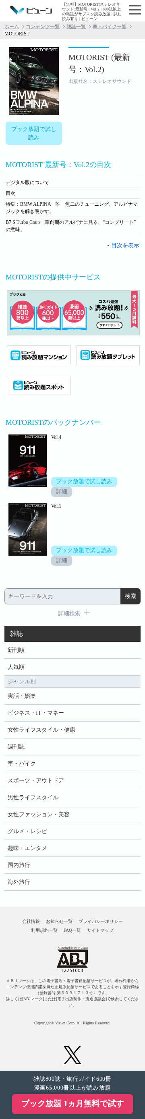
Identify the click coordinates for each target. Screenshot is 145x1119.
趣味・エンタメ (27, 848)
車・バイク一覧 (109, 26)
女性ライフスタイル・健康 (41, 730)
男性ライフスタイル (33, 797)
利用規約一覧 (44, 930)
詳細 (61, 491)
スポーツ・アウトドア (36, 781)
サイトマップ (100, 930)
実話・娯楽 (22, 696)
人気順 (16, 667)
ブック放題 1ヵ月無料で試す (72, 1103)
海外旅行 (19, 882)
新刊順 (16, 650)
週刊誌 (16, 747)
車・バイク (22, 764)
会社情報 (31, 921)
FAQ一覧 (72, 930)
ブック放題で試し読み (33, 133)
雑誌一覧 (76, 26)
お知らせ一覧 (59, 921)
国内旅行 (19, 865)
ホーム (11, 26)
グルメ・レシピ (27, 831)
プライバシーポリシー (101, 921)
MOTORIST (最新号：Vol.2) (99, 63)
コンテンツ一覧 (43, 26)
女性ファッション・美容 (39, 814)
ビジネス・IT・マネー (36, 713)
